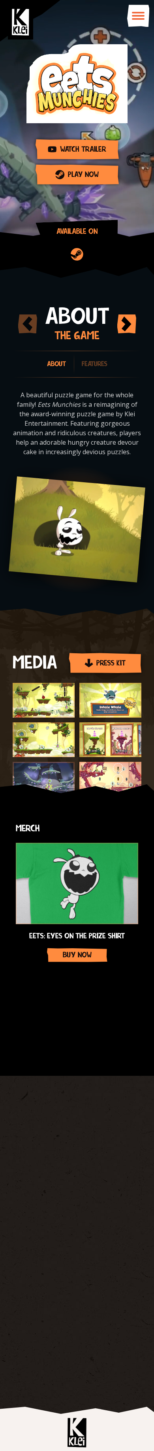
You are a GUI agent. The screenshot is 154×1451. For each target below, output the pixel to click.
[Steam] (77, 254)
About (56, 364)
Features (94, 364)
